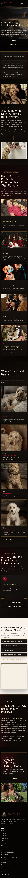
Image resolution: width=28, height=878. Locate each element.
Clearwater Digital (5, 874)
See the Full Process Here (14, 611)
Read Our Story (7, 138)
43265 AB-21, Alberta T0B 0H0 (9, 857)
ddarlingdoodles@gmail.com (9, 852)
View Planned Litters (14, 606)
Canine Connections (6, 843)
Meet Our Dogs (7, 539)
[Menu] (26, 3)
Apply (21, 3)
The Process (4, 838)
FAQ (2, 845)
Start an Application (15, 602)
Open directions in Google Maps (12, 659)
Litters (2, 840)
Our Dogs (3, 833)
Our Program (14, 45)
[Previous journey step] (2, 597)
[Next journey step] (25, 597)
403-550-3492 (5, 855)
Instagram (3, 862)
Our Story (3, 831)
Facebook (3, 859)
